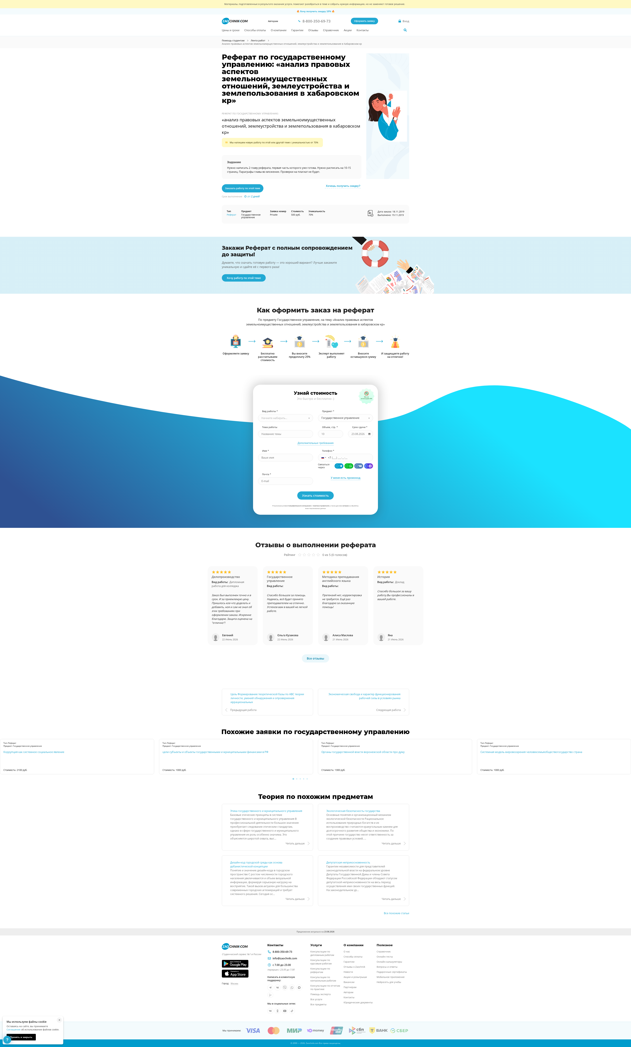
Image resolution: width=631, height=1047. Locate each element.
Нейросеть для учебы (389, 982)
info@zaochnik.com (285, 958)
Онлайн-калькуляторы (389, 961)
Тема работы (269, 427)
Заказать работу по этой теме (242, 188)
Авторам (273, 21)
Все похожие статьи (396, 913)
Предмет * (328, 411)
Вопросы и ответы (387, 966)
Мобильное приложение (391, 977)
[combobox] (285, 418)
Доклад (399, 582)
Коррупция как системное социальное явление (33, 752)
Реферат (231, 214)
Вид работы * (270, 411)
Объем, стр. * (330, 427)
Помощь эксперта (320, 994)
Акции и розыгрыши (355, 977)
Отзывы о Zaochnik (354, 966)
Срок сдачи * (359, 427)
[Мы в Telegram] (270, 988)
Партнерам (350, 987)
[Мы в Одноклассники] (277, 1011)
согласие (345, 506)
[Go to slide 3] (300, 778)
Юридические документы (358, 1002)
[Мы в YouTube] (285, 1011)
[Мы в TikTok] (292, 1011)
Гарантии (297, 30)
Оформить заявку (364, 20)
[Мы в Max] (299, 988)
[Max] (368, 466)
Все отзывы (315, 658)
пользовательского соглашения (299, 506)
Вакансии (349, 982)
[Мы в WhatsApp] (292, 988)
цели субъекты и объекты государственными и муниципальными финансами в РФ (215, 752)
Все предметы (318, 1004)
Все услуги (316, 999)
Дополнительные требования (316, 443)
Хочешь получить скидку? (343, 186)
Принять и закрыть (21, 1037)
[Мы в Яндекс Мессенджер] (270, 995)
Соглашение (14, 1029)
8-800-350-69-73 (282, 952)
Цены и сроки (230, 30)
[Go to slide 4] (303, 778)
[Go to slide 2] (296, 778)
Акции (348, 30)
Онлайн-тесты (385, 956)
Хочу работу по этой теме (244, 278)
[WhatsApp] (348, 466)
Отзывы (313, 30)
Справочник (331, 30)
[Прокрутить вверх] (624, 1033)
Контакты (363, 30)
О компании (278, 30)
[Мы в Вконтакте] (277, 988)
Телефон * (328, 450)
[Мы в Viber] (285, 988)
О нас (347, 951)
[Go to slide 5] (307, 778)
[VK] (358, 466)
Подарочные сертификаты (392, 971)
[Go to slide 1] (293, 779)
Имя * (265, 450)
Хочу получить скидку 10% (316, 11)
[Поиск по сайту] (405, 30)
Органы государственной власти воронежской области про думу (363, 752)
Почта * (266, 474)
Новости (348, 971)
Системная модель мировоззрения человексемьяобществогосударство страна (531, 752)
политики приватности (321, 506)
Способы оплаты (255, 30)
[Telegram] (339, 466)
